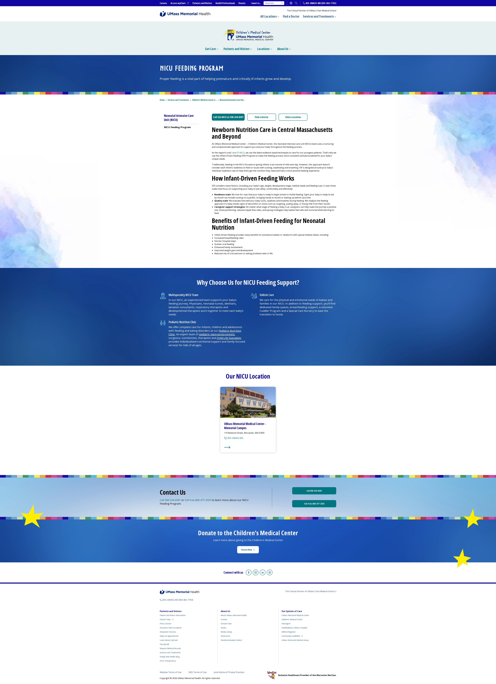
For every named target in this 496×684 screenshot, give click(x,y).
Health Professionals (225, 3)
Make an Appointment (169, 636)
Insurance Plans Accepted (170, 627)
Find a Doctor (291, 16)
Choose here (269, 3)
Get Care (210, 49)
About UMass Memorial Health (234, 615)
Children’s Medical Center (292, 619)
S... (204, 99)
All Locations (268, 16)
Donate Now (250, 550)
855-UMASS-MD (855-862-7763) (321, 3)
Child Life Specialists (229, 338)
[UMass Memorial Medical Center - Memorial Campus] (248, 447)
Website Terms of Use (170, 672)
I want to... (256, 3)
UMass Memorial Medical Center (295, 615)
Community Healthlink (291, 636)
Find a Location (293, 117)
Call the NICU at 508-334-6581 (228, 117)
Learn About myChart (169, 640)
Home (162, 99)
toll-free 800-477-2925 (198, 500)
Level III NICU (238, 152)
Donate (242, 3)
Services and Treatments (318, 16)
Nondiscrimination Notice (231, 640)
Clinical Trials (166, 619)
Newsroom (225, 636)
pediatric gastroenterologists (217, 334)
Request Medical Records (170, 648)
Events (223, 627)
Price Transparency (168, 661)
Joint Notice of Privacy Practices (229, 672)
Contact (224, 619)
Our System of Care (292, 611)
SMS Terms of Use (198, 672)
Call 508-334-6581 (170, 500)
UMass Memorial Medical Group (295, 640)
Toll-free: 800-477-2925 (314, 503)
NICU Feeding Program (177, 127)
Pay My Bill (164, 644)
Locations (263, 49)
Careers (163, 3)
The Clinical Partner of (310, 591)
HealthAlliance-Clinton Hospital (294, 627)
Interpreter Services (168, 632)
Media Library (226, 632)
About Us (282, 49)
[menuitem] (181, 127)
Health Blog (170, 656)
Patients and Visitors (202, 3)
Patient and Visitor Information (172, 615)
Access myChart (180, 3)
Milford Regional (288, 632)
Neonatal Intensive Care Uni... (232, 99)
